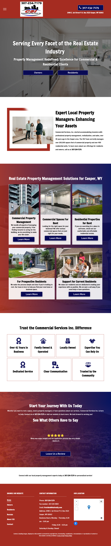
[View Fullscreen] (76, 508)
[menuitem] (23, 500)
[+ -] (89, 510)
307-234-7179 (76, 149)
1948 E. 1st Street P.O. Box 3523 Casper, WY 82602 (85, 12)
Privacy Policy (68, 536)
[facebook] (76, 524)
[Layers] (101, 501)
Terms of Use (60, 536)
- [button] (76, 504)
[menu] (5, 9)
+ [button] (76, 501)
